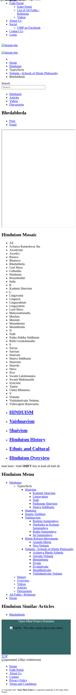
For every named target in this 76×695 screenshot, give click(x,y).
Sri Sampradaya (42, 535)
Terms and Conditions (22, 683)
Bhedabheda (40, 559)
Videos (13, 101)
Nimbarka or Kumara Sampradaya (46, 526)
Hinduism (15, 94)
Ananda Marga (42, 542)
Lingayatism (40, 496)
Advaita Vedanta (43, 556)
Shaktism (30, 510)
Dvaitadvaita (40, 566)
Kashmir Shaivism (44, 493)
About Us (15, 673)
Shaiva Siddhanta (43, 507)
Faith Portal (16, 669)
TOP (5, 656)
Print (12, 121)
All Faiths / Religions (22, 594)
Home (13, 598)
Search (6, 83)
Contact (14, 676)
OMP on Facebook (29, 27)
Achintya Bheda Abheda (48, 552)
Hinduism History (27, 439)
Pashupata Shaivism (45, 503)
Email (13, 124)
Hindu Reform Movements (41, 538)
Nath (36, 500)
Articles (14, 97)
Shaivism (18, 430)
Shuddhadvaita (42, 570)
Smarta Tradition (35, 514)
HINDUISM (21, 412)
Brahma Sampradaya (45, 521)
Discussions (16, 104)
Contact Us (16, 31)
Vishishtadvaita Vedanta (47, 573)
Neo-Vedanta (41, 545)
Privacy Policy (18, 680)
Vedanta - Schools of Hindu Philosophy (49, 549)
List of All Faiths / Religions (28, 12)
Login (13, 34)
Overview (23, 580)
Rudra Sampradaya (44, 531)
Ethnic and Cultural (29, 448)
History (21, 577)
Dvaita (37, 563)
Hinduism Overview (29, 457)
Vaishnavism (21, 421)
